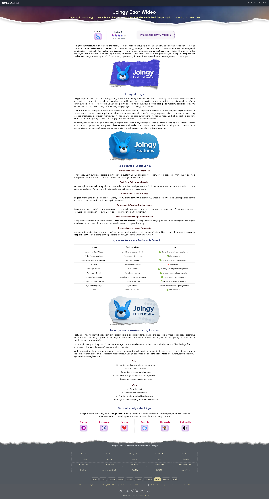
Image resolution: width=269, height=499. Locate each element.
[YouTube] (142, 491)
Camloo (84, 459)
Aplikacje (252, 3)
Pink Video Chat (185, 465)
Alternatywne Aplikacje (88, 485)
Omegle (83, 454)
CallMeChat (109, 465)
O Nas (123, 485)
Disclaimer (175, 485)
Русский (166, 479)
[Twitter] (132, 491)
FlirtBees (134, 465)
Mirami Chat (185, 470)
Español (120, 479)
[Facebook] (121, 491)
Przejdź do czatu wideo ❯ (155, 35)
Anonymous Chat (109, 470)
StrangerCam (134, 454)
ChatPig (134, 470)
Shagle (134, 459)
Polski (157, 479)
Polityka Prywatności (158, 485)
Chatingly (83, 470)
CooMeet (109, 454)
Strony (262, 3)
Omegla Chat (143, 495)
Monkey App (109, 459)
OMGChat (160, 470)
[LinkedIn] (137, 491)
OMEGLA (10, 2)
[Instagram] (127, 491)
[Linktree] (148, 491)
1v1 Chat (185, 454)
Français (138, 479)
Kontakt (187, 485)
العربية (175, 479)
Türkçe (103, 479)
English (94, 479)
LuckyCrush (160, 465)
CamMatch (83, 465)
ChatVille (185, 459)
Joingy (160, 459)
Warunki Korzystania (138, 485)
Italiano (129, 479)
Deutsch (112, 479)
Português (148, 479)
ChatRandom (160, 454)
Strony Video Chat (109, 485)
